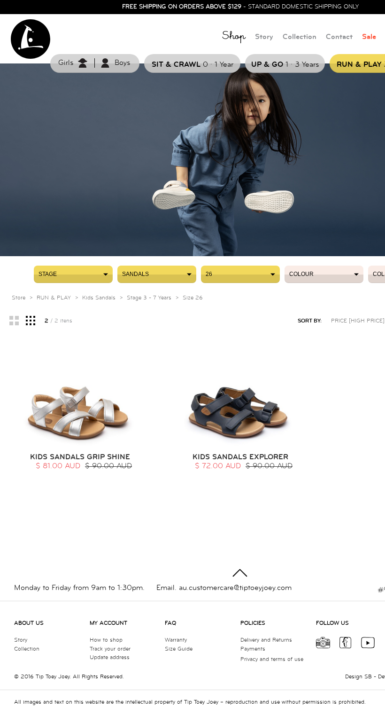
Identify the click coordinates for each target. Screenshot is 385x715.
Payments (252, 648)
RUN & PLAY (54, 297)
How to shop (106, 640)
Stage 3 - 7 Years (149, 297)
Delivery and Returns (266, 640)
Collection (299, 36)
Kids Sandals (99, 297)
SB (368, 676)
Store (18, 297)
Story (264, 36)
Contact (339, 36)
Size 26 (193, 297)
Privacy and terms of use (271, 659)
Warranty (176, 640)
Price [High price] (358, 320)
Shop (234, 37)
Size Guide (178, 648)
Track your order (110, 648)
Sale (369, 36)
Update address (110, 657)
